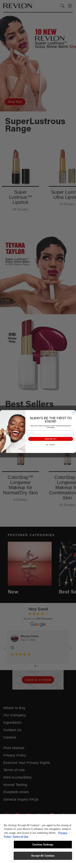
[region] (38, 838)
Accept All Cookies (42, 855)
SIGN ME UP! (51, 439)
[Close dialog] (73, 412)
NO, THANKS (50, 445)
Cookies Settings (42, 844)
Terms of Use (20, 836)
